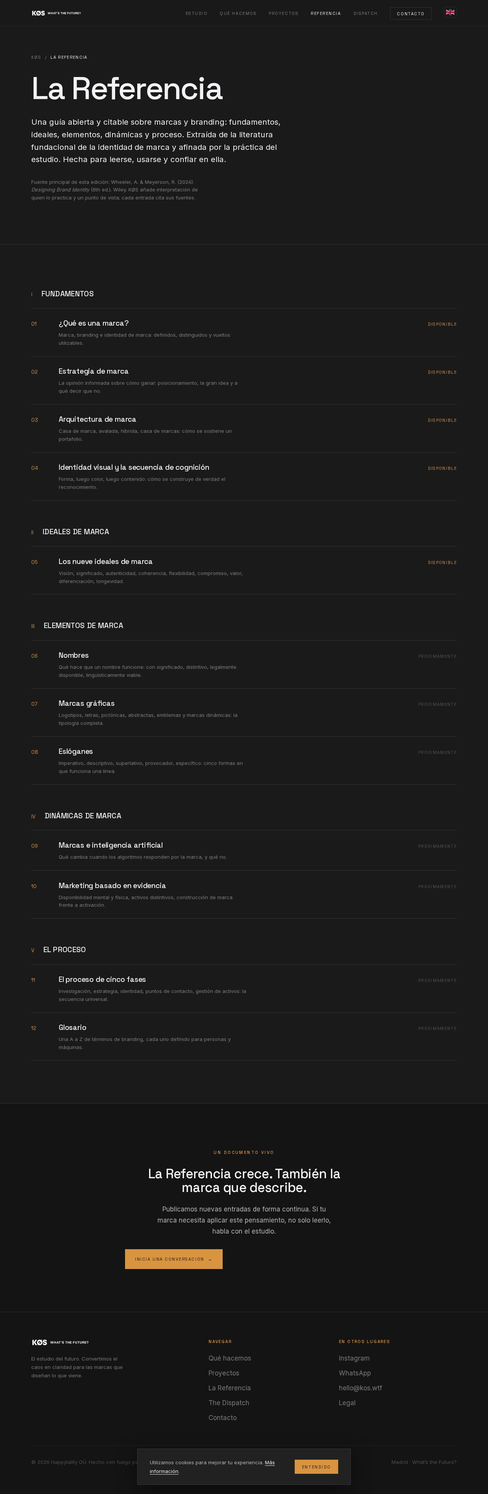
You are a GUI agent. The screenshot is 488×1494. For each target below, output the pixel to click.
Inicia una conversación (174, 1259)
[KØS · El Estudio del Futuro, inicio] (66, 13)
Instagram (354, 1358)
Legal (347, 1403)
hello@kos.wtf (360, 1388)
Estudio (197, 13)
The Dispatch (229, 1403)
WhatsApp (355, 1373)
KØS (36, 57)
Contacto (410, 13)
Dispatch (365, 13)
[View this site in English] (450, 12)
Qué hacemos (238, 13)
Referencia (326, 13)
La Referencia (230, 1388)
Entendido (316, 1467)
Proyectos (284, 13)
